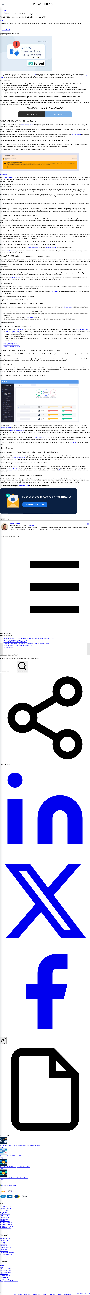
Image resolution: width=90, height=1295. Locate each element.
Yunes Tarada (6, 30)
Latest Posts (9, 519)
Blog (1, 20)
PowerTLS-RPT (5, 1249)
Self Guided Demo (5, 1238)
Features (3, 1242)
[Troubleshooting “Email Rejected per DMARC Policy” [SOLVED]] (1, 649)
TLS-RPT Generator (6, 1226)
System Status (4, 1279)
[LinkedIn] (88, 524)
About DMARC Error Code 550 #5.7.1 (15, 642)
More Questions (8, 647)
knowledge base (24, 486)
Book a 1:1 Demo (5, 1268)
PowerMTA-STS (5, 1247)
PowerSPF (3, 1244)
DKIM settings (20, 329)
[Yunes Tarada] (4, 530)
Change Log (4, 1277)
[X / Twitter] (45, 945)
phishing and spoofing (18, 457)
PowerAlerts (4, 1251)
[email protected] (33, 247)
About (2, 519)
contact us (73, 442)
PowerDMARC (32, 525)
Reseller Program (5, 1272)
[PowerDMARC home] (45, 4)
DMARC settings (39, 437)
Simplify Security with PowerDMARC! (15, 640)
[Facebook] (45, 1036)
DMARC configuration (17, 430)
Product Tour (4, 1240)
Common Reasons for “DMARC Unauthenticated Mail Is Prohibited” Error (27, 643)
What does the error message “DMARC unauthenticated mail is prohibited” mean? (29, 638)
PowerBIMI (3, 1245)
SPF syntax (54, 292)
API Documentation (6, 1254)
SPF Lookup (4, 1212)
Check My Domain (22, 671)
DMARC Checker (5, 1208)
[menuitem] (18, 1294)
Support (2, 1265)
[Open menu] (3, 4)
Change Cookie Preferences (9, 1281)
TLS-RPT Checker (6, 1222)
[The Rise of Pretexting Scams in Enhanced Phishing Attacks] (88, 649)
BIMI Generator (5, 1217)
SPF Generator (4, 1210)
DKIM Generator (5, 1214)
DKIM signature (67, 307)
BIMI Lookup (4, 1219)
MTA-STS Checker (6, 1224)
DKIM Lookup (4, 1215)
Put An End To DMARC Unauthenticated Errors (18, 645)
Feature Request (5, 1275)
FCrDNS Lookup (5, 1221)
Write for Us (4, 1274)
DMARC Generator (6, 1207)
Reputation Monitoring (7, 1252)
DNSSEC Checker (5, 1228)
